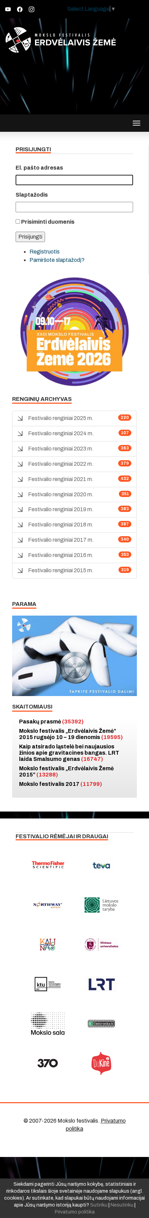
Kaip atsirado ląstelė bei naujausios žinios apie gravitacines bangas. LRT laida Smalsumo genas (69, 753)
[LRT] (101, 984)
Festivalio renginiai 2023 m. (61, 449)
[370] (48, 1063)
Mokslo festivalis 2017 (60, 784)
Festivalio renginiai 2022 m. (61, 464)
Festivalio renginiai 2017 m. (61, 540)
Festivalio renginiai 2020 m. (61, 494)
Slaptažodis (32, 195)
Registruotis (44, 252)
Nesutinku (122, 1205)
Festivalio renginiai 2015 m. (61, 570)
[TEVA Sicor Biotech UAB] (101, 866)
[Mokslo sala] (48, 1024)
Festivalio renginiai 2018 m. (61, 524)
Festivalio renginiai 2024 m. (61, 433)
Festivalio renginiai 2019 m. (61, 509)
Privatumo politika (75, 1212)
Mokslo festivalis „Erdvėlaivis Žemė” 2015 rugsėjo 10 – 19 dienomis (71, 734)
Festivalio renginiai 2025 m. (61, 418)
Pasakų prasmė (51, 721)
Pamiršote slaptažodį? (57, 260)
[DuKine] (101, 1063)
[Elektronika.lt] (101, 1024)
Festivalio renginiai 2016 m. (61, 555)
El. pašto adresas (39, 168)
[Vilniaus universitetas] (101, 945)
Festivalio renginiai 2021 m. (61, 479)
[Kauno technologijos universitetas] (48, 984)
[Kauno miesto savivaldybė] (48, 945)
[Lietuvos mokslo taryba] (101, 905)
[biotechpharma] (48, 905)
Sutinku (98, 1205)
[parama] (74, 655)
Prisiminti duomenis (47, 222)
